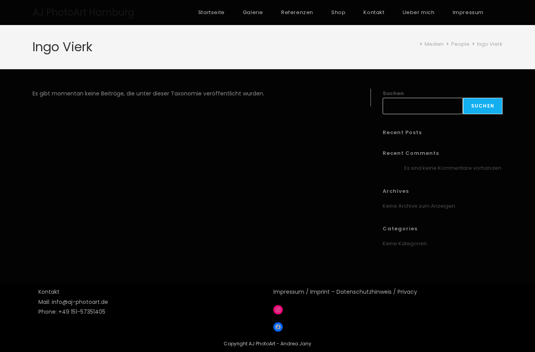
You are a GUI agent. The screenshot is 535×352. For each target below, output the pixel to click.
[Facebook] (278, 327)
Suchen (393, 93)
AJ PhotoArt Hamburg (83, 12)
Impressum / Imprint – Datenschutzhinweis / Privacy (345, 292)
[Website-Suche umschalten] (500, 12)
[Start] (415, 44)
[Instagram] (278, 309)
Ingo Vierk (489, 44)
